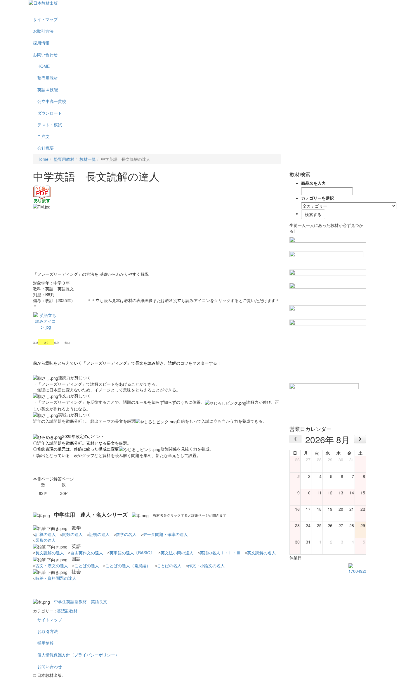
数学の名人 (126, 534)
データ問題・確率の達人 (165, 534)
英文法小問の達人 (177, 552)
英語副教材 (67, 611)
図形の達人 (45, 540)
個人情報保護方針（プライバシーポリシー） (78, 655)
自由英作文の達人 (86, 552)
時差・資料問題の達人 (55, 578)
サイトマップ (45, 19)
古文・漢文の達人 (51, 565)
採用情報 (41, 43)
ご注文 (43, 136)
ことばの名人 (169, 565)
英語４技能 (47, 89)
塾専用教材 (47, 78)
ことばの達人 (86, 565)
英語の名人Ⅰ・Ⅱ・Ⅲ (220, 552)
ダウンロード (49, 113)
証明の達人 (99, 534)
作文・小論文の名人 (206, 565)
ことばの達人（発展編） (127, 565)
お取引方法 (43, 31)
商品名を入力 (313, 183)
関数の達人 (72, 534)
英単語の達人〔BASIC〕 (132, 552)
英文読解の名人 (261, 552)
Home (42, 159)
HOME (43, 66)
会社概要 (45, 148)
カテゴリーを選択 (317, 198)
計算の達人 (45, 534)
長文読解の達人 (49, 552)
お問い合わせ (45, 54)
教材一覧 (87, 159)
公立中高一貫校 (51, 101)
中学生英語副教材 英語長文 (80, 601)
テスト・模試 (49, 124)
